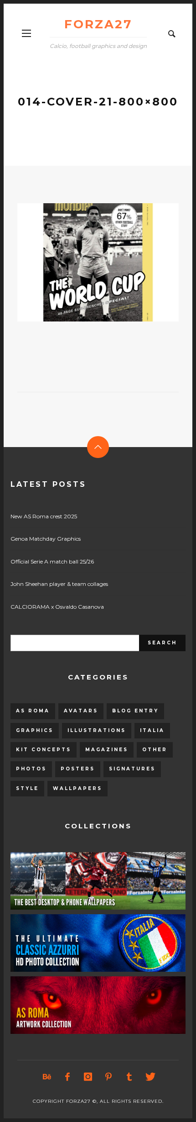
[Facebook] (67, 1076)
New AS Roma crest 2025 (43, 516)
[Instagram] (88, 1076)
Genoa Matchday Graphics (45, 538)
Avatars (81, 711)
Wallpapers (77, 788)
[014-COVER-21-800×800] (83, 262)
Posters (78, 769)
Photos (31, 769)
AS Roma (33, 711)
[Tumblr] (129, 1076)
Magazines (106, 750)
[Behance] (46, 1076)
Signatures (132, 769)
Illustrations (96, 730)
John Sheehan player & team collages (59, 583)
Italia (152, 730)
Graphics (34, 730)
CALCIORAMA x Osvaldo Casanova (57, 606)
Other (154, 750)
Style (27, 788)
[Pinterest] (108, 1076)
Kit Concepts (43, 750)
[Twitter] (149, 1076)
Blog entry (135, 711)
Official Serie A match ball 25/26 (52, 561)
